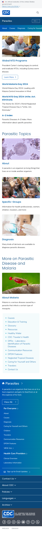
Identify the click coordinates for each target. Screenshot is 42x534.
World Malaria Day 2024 (15, 84)
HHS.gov (5, 528)
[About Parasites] (21, 149)
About (4, 28)
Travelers (12, 365)
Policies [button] (6, 491)
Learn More (9, 77)
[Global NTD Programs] (21, 46)
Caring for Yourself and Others (22, 361)
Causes (12, 28)
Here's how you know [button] (10, 6)
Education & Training (17, 321)
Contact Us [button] (8, 478)
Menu (35, 21)
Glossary (12, 325)
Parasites (7, 20)
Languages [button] (8, 498)
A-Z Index (7, 115)
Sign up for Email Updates (17, 471)
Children (7, 430)
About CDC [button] (8, 485)
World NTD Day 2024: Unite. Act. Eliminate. (19, 98)
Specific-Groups (11, 201)
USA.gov (15, 528)
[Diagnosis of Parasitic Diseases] (21, 225)
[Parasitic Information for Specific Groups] (21, 187)
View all (8, 448)
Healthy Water (14, 333)
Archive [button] (6, 504)
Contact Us (13, 369)
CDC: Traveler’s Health (18, 337)
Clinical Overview (10, 458)
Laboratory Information (13, 463)
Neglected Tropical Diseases (21, 358)
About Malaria (10, 297)
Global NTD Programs (14, 60)
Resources (12, 329)
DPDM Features (15, 354)
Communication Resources (20, 350)
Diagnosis (21, 28)
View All (8, 402)
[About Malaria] (21, 283)
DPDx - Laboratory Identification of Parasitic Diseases (19, 344)
